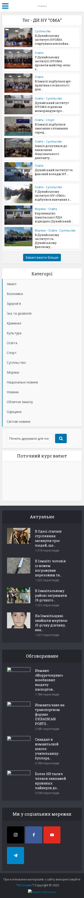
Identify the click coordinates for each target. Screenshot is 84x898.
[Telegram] (15, 855)
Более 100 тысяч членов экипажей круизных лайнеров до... (50, 781)
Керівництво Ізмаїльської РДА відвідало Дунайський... (54, 217)
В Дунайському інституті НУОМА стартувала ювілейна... (52, 39)
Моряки (40, 209)
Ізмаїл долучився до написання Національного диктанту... (51, 152)
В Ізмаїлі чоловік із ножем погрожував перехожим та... (50, 568)
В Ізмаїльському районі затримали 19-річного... (51, 595)
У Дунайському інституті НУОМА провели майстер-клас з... (52, 63)
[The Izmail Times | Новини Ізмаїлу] (42, 5)
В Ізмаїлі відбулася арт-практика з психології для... (53, 85)
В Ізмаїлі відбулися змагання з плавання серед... (51, 128)
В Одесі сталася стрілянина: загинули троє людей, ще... (48, 538)
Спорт (50, 120)
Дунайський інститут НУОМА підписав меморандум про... (52, 107)
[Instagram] (15, 834)
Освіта (39, 53)
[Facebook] (33, 834)
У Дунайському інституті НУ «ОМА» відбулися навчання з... (53, 195)
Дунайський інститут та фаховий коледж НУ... (54, 172)
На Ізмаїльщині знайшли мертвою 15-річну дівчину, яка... (51, 623)
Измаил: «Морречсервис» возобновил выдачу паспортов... (49, 680)
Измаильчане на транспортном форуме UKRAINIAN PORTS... (49, 714)
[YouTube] (51, 834)
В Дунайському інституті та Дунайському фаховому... (47, 241)
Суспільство (43, 31)
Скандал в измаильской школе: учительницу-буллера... (47, 748)
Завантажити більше (42, 257)
